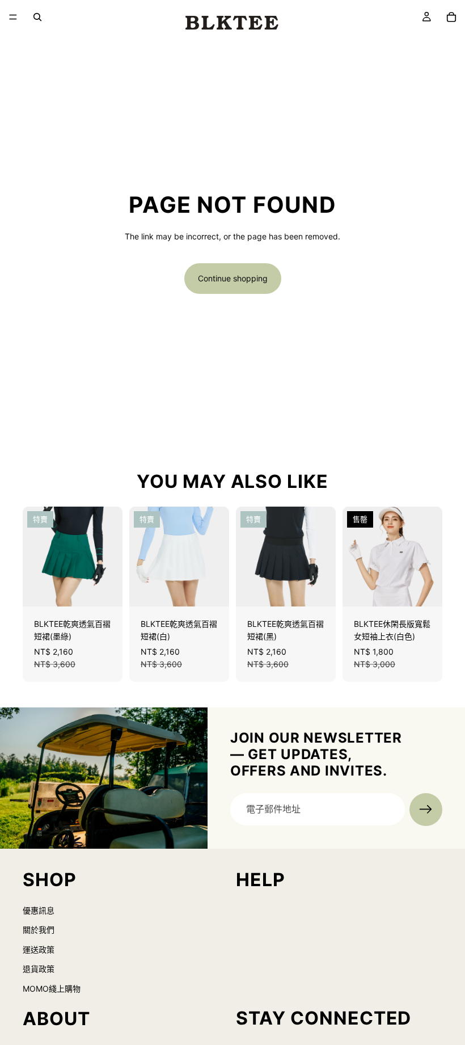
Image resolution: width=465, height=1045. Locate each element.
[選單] (13, 17)
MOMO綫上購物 (52, 988)
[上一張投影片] (35, 556)
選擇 (114, 588)
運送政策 (38, 949)
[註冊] (425, 809)
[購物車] (451, 17)
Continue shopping (233, 278)
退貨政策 (38, 969)
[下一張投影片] (110, 556)
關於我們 (38, 929)
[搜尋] (37, 17)
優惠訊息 (38, 910)
